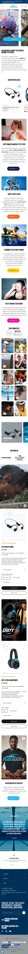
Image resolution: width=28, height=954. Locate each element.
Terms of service (20, 949)
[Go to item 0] (3, 540)
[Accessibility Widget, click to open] (2, 951)
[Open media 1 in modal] (23, 515)
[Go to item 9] (18, 540)
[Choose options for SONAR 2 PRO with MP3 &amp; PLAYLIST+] (4, 350)
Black (4, 711)
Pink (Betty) (6, 582)
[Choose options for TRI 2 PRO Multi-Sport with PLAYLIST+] (19, 101)
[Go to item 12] (23, 540)
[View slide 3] (15, 842)
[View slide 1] (11, 842)
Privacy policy (13, 949)
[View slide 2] (13, 842)
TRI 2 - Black (16, 577)
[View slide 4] (17, 842)
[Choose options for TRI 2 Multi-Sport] (4, 366)
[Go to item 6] (12, 540)
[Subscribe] (23, 912)
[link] (6, 888)
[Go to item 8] (16, 540)
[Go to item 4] (9, 540)
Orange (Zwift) (7, 715)
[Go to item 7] (14, 540)
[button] (25, 505)
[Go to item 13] (25, 540)
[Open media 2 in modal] (23, 649)
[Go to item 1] (6, 673)
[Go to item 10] (19, 540)
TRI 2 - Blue (6, 577)
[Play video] (14, 757)
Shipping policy (14, 951)
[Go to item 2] (5, 540)
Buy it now (14, 593)
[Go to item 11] (21, 540)
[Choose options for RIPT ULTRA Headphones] (17, 366)
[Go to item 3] (7, 540)
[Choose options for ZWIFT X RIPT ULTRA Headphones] (4, 382)
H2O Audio (5, 105)
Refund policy (7, 949)
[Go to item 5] (10, 540)
